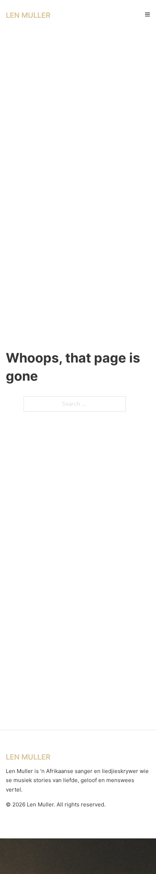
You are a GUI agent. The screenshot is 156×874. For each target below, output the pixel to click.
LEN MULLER (28, 15)
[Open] (147, 14)
